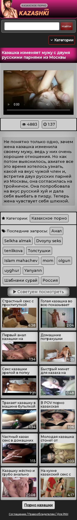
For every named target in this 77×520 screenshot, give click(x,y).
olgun (64, 260)
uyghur (11, 270)
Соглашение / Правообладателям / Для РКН (38, 514)
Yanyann (33, 270)
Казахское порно (49, 218)
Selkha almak (17, 241)
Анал (56, 231)
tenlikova (13, 250)
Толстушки (39, 250)
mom (48, 260)
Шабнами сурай (20, 280)
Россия (50, 280)
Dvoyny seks (48, 241)
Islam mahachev (20, 260)
